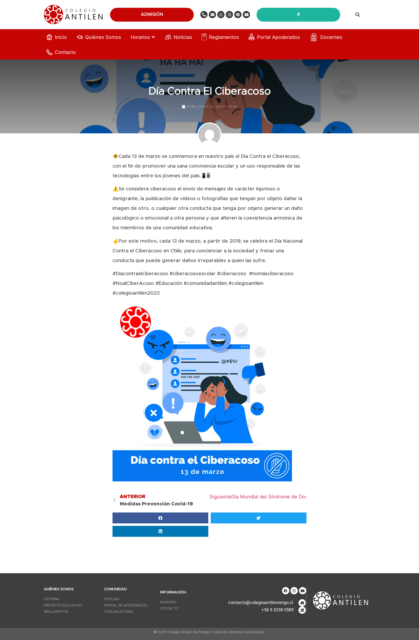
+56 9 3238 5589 (277, 609)
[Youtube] (246, 14)
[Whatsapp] (221, 14)
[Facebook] (238, 14)
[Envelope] (212, 14)
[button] (358, 15)
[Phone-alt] (204, 14)
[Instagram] (229, 14)
